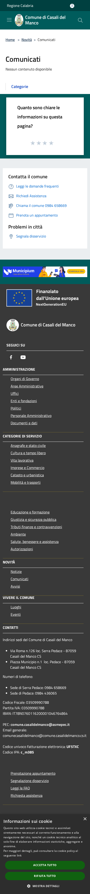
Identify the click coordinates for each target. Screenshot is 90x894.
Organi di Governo (25, 378)
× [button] (85, 819)
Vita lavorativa (22, 460)
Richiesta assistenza (26, 795)
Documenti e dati (24, 423)
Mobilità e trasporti (26, 482)
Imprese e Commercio (27, 467)
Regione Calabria (20, 5)
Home (10, 39)
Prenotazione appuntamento (33, 773)
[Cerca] (80, 20)
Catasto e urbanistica (27, 475)
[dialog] (45, 854)
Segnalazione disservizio (30, 780)
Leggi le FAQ (20, 788)
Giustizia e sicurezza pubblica (33, 519)
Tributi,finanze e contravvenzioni (36, 527)
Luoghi (16, 607)
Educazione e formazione (30, 512)
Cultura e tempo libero (28, 453)
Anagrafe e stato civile (28, 445)
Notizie (16, 571)
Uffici (15, 393)
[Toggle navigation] (9, 20)
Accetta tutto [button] (45, 865)
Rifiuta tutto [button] (45, 876)
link (19, 855)
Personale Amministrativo (31, 415)
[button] (44, 886)
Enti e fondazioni (24, 401)
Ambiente (18, 534)
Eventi (16, 614)
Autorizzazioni (22, 549)
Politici (16, 408)
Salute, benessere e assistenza (35, 541)
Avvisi (15, 586)
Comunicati (19, 579)
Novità (26, 39)
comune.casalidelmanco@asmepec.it (40, 724)
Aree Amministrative (27, 386)
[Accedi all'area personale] (72, 5)
